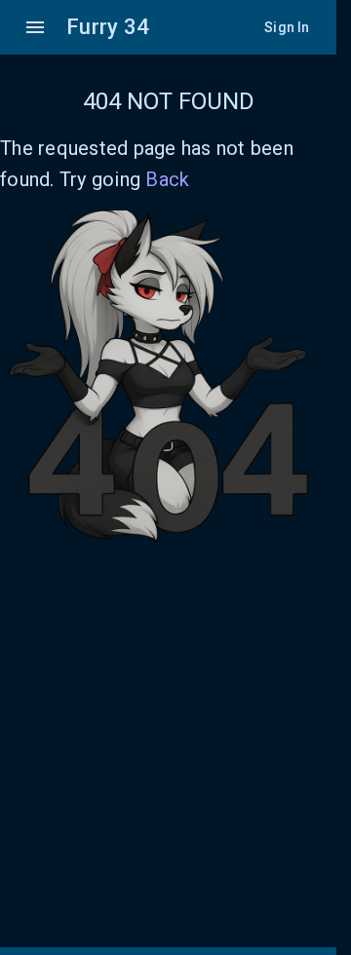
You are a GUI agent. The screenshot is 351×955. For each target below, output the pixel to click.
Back (167, 179)
